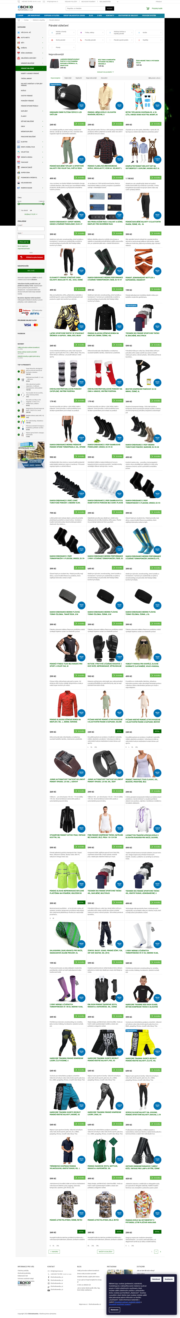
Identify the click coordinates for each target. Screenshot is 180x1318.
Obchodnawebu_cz (57, 1277)
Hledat (109, 8)
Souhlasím (169, 1279)
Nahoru (55, 1252)
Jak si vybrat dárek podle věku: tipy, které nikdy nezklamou (88, 1289)
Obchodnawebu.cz (57, 1283)
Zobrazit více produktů (104, 72)
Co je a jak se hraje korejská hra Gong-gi (89, 1281)
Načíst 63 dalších (105, 1252)
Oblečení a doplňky (28, 58)
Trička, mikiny (26, 78)
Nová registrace (23, 246)
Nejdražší (79, 78)
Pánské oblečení (27, 68)
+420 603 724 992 (57, 1274)
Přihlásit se (24, 242)
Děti (22, 43)
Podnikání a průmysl (29, 177)
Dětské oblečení (27, 121)
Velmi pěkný (141, 1273)
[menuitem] (20, 16)
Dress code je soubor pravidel (27, 352)
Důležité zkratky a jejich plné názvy (29, 356)
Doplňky (24, 111)
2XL (95, 747)
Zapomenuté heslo (24, 248)
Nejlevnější (68, 78)
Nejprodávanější (91, 78)
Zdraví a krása (26, 157)
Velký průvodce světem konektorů (29, 347)
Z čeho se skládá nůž (84, 1285)
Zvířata (24, 48)
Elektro (24, 142)
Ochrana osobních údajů (26, 1278)
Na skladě (26, 210)
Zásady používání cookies (26, 1281)
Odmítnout (156, 1279)
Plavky (23, 116)
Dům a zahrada (26, 53)
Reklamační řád (105, 1)
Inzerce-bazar (26, 188)
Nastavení (114, 1310)
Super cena (25, 172)
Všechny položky (71, 1)
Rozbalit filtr (30, 214)
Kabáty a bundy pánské (30, 73)
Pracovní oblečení (28, 136)
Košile (23, 90)
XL (91, 747)
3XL (97, 1246)
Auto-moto (25, 37)
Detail (119, 731)
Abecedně (104, 78)
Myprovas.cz (83, 1304)
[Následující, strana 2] (156, 1252)
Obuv (23, 126)
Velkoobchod (26, 183)
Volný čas (25, 152)
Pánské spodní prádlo (29, 106)
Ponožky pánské (27, 101)
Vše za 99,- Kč (26, 32)
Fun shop (24, 162)
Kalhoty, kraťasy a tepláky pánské (31, 84)
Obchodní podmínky (88, 1)
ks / (31, 270)
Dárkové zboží (26, 167)
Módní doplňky (27, 131)
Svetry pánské (26, 96)
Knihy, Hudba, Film (28, 147)
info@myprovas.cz (57, 1271)
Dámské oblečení (27, 63)
